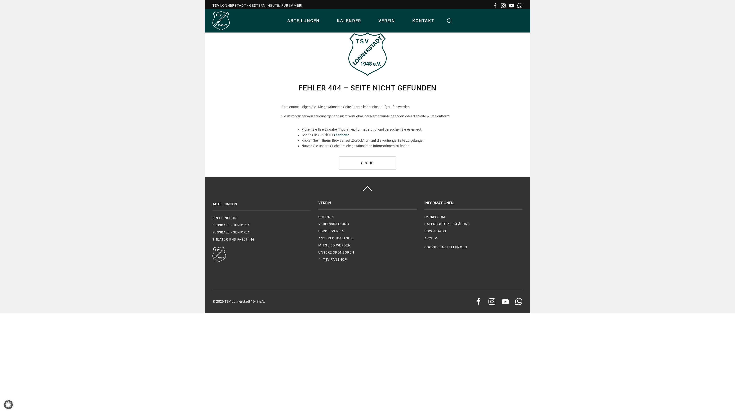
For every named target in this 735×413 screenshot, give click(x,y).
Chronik (326, 217)
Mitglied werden (334, 245)
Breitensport (225, 218)
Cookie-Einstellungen (445, 247)
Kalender (349, 20)
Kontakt (423, 20)
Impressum (434, 217)
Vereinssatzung (333, 224)
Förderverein (331, 231)
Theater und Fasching (233, 239)
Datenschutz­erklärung (447, 224)
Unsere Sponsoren (336, 252)
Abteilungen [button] (303, 20)
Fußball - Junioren (231, 225)
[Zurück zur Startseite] (221, 21)
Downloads (435, 231)
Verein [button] (386, 20)
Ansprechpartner (335, 238)
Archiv (430, 238)
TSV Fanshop (335, 259)
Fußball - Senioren (231, 232)
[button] (449, 21)
